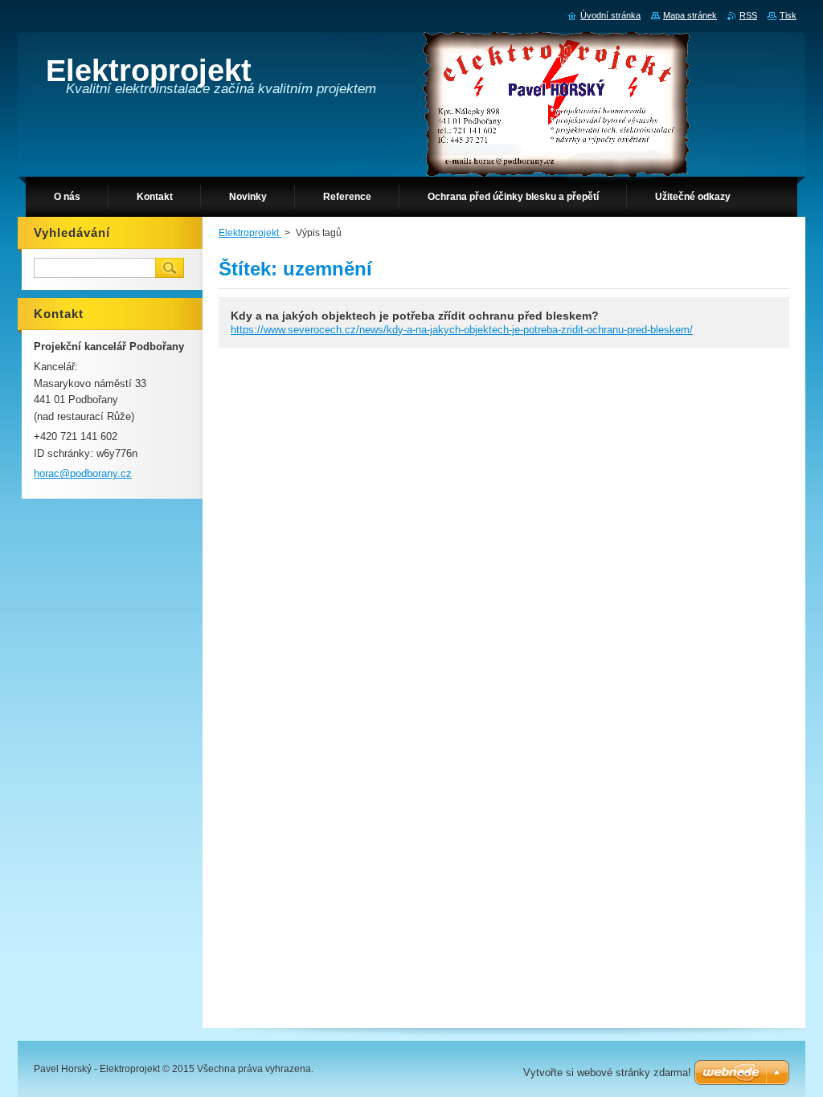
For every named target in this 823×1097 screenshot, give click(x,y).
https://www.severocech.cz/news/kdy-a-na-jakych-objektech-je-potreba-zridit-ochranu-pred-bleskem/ (462, 330)
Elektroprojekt (250, 233)
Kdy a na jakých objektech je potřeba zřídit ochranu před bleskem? (415, 315)
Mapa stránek (690, 15)
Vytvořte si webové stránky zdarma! (607, 1072)
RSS (748, 15)
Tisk (788, 15)
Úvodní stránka (610, 15)
